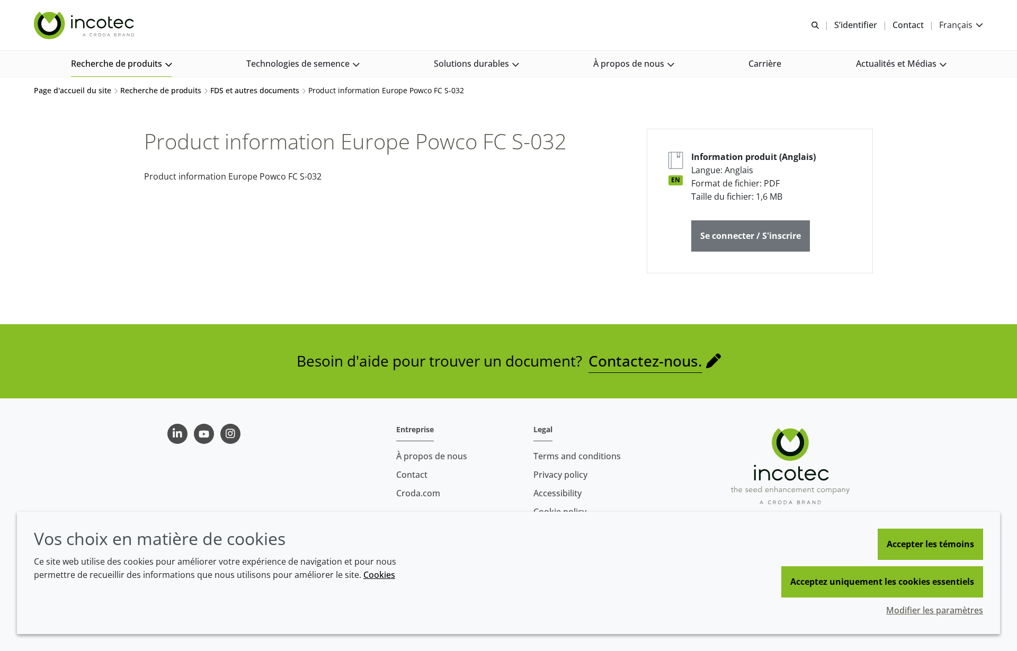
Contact (411, 474)
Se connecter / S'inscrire (750, 236)
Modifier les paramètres (934, 610)
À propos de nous (431, 456)
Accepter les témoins (930, 544)
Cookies (379, 575)
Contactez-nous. (645, 361)
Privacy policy (560, 474)
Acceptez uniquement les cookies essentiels (882, 581)
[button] (121, 64)
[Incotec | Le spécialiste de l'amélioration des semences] (85, 25)
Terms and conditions (577, 456)
